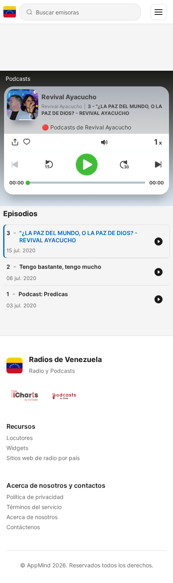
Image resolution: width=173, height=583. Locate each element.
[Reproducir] (87, 164)
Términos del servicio (34, 506)
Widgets (17, 447)
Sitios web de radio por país (43, 457)
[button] (104, 142)
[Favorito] (27, 142)
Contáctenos (23, 527)
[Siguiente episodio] (157, 164)
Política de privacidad (35, 496)
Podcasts (18, 78)
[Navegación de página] (158, 12)
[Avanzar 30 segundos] (124, 164)
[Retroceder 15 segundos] (48, 164)
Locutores (19, 437)
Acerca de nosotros (32, 516)
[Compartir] (15, 142)
